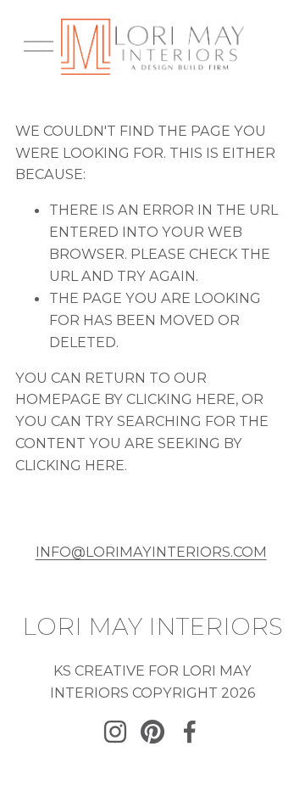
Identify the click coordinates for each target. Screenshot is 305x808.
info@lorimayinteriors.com (151, 551)
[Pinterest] (152, 731)
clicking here (181, 398)
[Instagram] (115, 731)
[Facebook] (190, 731)
